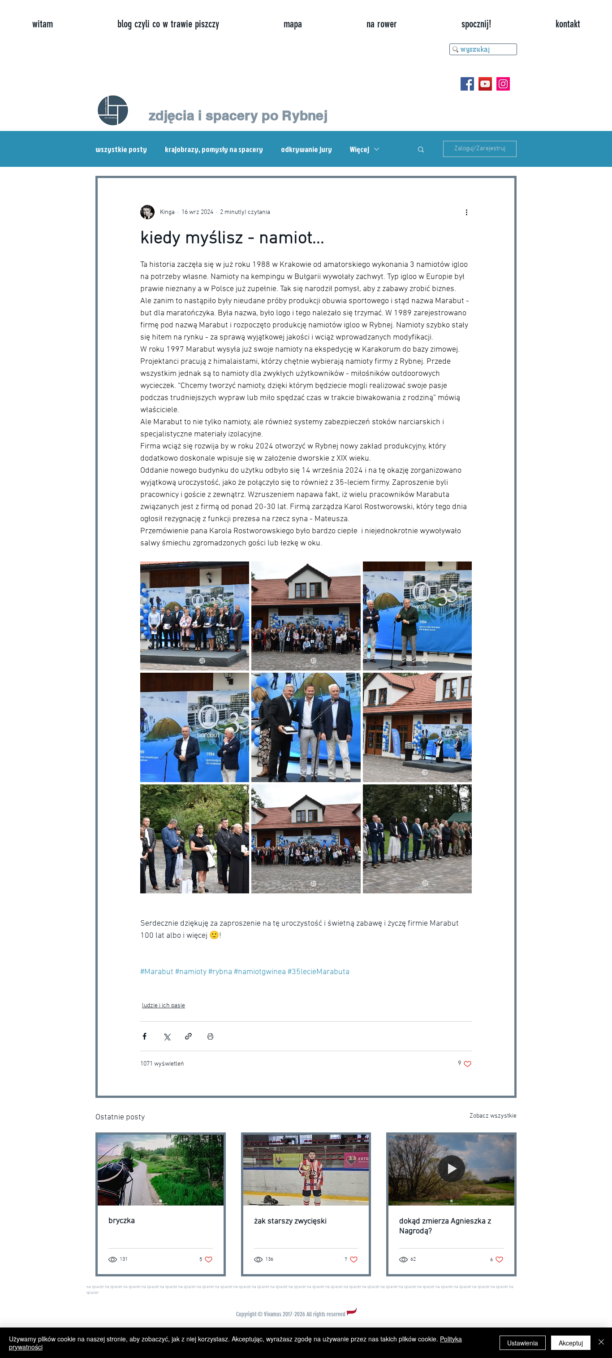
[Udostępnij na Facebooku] (144, 1036)
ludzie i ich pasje (163, 1006)
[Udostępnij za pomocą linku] (188, 1036)
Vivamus (272, 1314)
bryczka (121, 1221)
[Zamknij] (601, 1343)
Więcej (359, 149)
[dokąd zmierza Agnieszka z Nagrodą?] (451, 1170)
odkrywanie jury (306, 149)
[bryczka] (161, 1170)
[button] (421, 148)
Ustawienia (522, 1342)
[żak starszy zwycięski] (306, 1170)
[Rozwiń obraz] (194, 615)
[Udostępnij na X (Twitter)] (166, 1036)
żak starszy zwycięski (290, 1221)
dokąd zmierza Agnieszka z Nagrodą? (445, 1226)
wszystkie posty (121, 149)
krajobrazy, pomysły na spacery (214, 149)
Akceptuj (571, 1342)
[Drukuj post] (210, 1036)
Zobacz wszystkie (493, 1116)
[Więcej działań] (466, 212)
